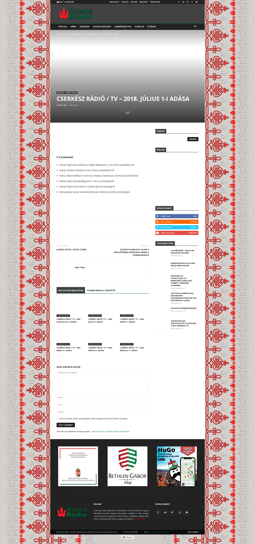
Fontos (124, 2)
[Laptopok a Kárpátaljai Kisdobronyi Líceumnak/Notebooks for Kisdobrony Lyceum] (162, 296)
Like (195, 216)
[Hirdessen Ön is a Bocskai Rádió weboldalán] (162, 266)
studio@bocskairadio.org (158, 532)
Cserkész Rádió (78, 34)
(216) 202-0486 (132, 532)
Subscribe (192, 233)
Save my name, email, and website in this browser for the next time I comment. (93, 418)
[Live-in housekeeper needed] (162, 311)
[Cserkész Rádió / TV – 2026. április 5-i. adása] (102, 335)
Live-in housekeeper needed (183, 308)
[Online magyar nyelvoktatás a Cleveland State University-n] (162, 324)
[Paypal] (188, 2)
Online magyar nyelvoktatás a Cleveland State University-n (183, 323)
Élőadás (152, 26)
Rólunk (133, 2)
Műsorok (84, 26)
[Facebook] (179, 2)
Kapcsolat (114, 2)
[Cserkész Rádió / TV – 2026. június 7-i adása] (134, 307)
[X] (192, 2)
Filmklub (139, 26)
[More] (146, 131)
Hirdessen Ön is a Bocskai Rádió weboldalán (183, 264)
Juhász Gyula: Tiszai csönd (72, 249)
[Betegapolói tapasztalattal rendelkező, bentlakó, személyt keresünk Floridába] (162, 279)
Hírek (73, 26)
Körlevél (143, 2)
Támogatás (155, 2)
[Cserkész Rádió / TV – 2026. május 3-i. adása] (71, 335)
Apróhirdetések (165, 243)
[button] (195, 27)
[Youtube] (196, 2)
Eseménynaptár (123, 26)
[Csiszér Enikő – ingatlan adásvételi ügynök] (162, 254)
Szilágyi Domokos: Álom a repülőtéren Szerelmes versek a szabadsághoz (131, 252)
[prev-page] (58, 355)
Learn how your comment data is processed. (110, 431)
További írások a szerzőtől (101, 290)
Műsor (67, 34)
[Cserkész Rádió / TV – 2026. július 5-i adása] (102, 307)
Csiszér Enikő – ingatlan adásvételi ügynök (182, 251)
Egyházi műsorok (102, 26)
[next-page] (62, 355)
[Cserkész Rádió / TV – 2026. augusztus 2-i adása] (71, 307)
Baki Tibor (63, 105)
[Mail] (183, 2)
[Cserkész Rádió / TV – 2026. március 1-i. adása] (134, 335)
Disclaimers (193, 532)
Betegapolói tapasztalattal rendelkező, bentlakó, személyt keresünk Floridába (182, 281)
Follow (193, 222)
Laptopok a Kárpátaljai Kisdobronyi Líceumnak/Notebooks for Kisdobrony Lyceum (183, 297)
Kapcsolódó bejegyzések (70, 290)
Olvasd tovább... (140, 519)
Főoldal (62, 26)
